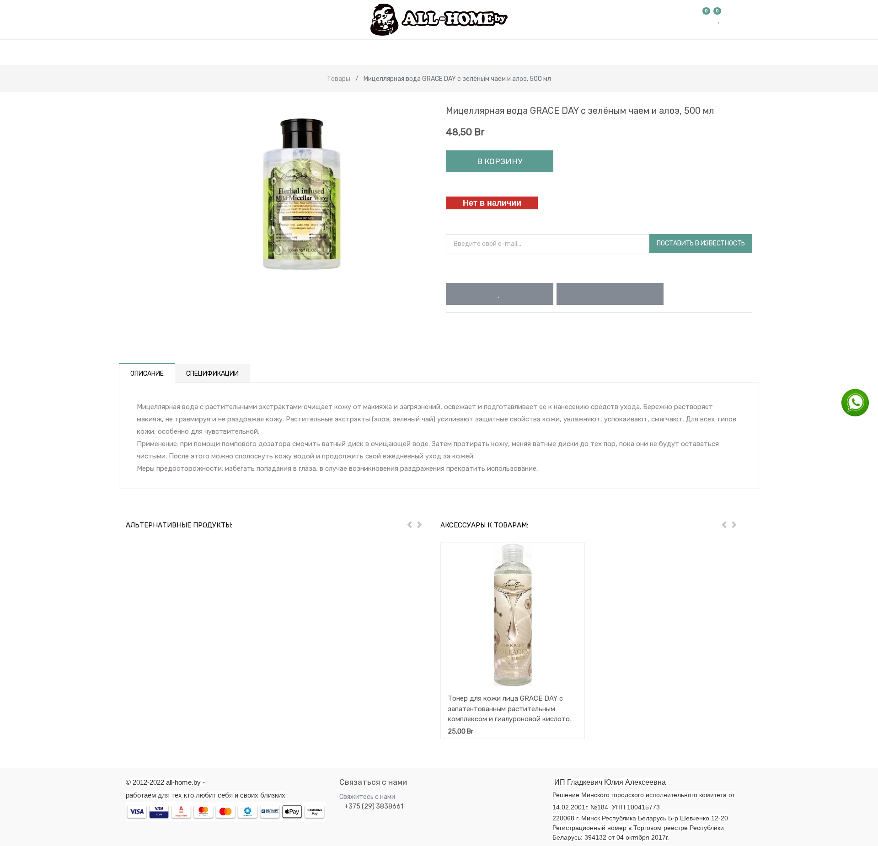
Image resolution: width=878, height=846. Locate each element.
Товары (338, 79)
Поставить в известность (701, 243)
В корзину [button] (499, 161)
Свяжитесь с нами (367, 797)
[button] (499, 294)
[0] (706, 19)
